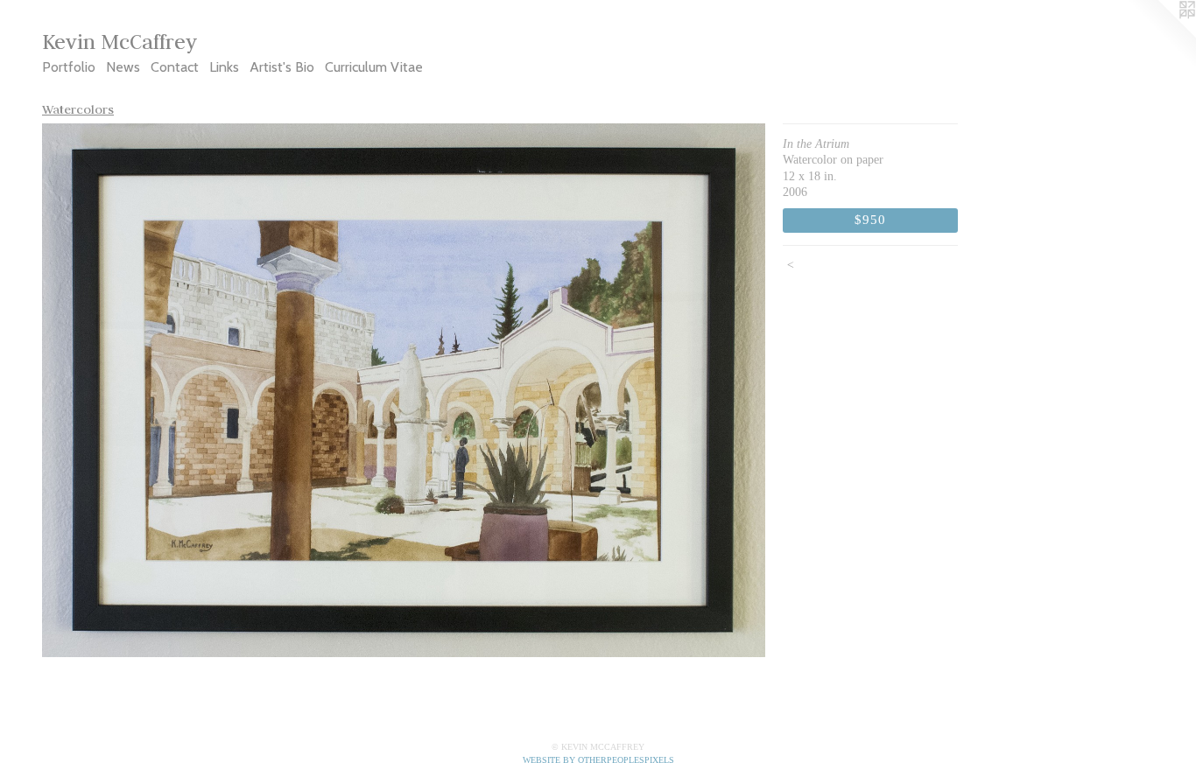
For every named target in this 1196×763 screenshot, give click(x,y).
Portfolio (68, 67)
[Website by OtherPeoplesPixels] (1161, 35)
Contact (175, 67)
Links (224, 67)
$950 (870, 219)
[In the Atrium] (403, 390)
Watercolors (78, 109)
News (123, 67)
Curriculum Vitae (374, 67)
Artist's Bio (282, 67)
